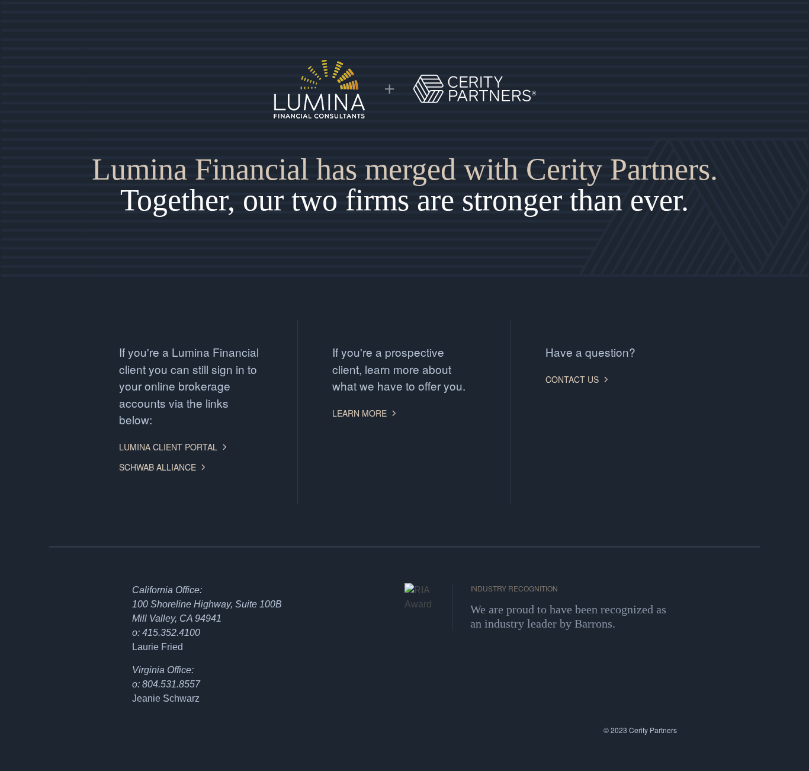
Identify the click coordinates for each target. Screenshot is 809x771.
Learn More (359, 413)
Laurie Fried (157, 647)
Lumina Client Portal (168, 447)
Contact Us (572, 379)
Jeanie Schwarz (166, 698)
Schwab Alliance (157, 467)
